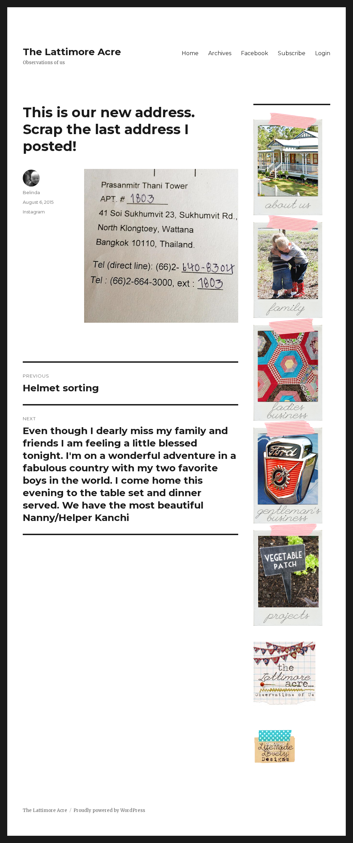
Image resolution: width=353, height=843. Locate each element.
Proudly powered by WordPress (109, 810)
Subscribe (291, 53)
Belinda (31, 192)
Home (190, 53)
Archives (219, 53)
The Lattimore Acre (72, 52)
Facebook (254, 53)
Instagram (34, 211)
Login (322, 53)
